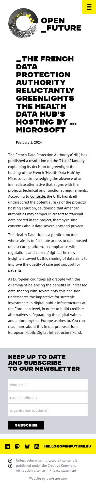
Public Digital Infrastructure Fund (53, 332)
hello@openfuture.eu (67, 446)
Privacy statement (62, 470)
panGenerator (57, 478)
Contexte (37, 196)
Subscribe (26, 425)
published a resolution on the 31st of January (46, 160)
